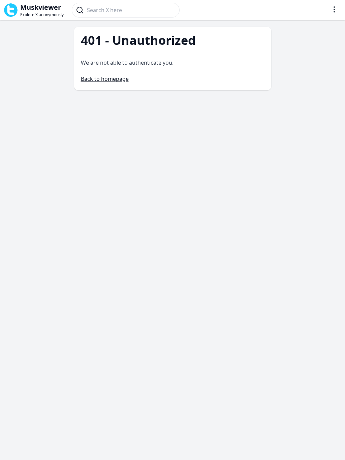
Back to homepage (105, 79)
